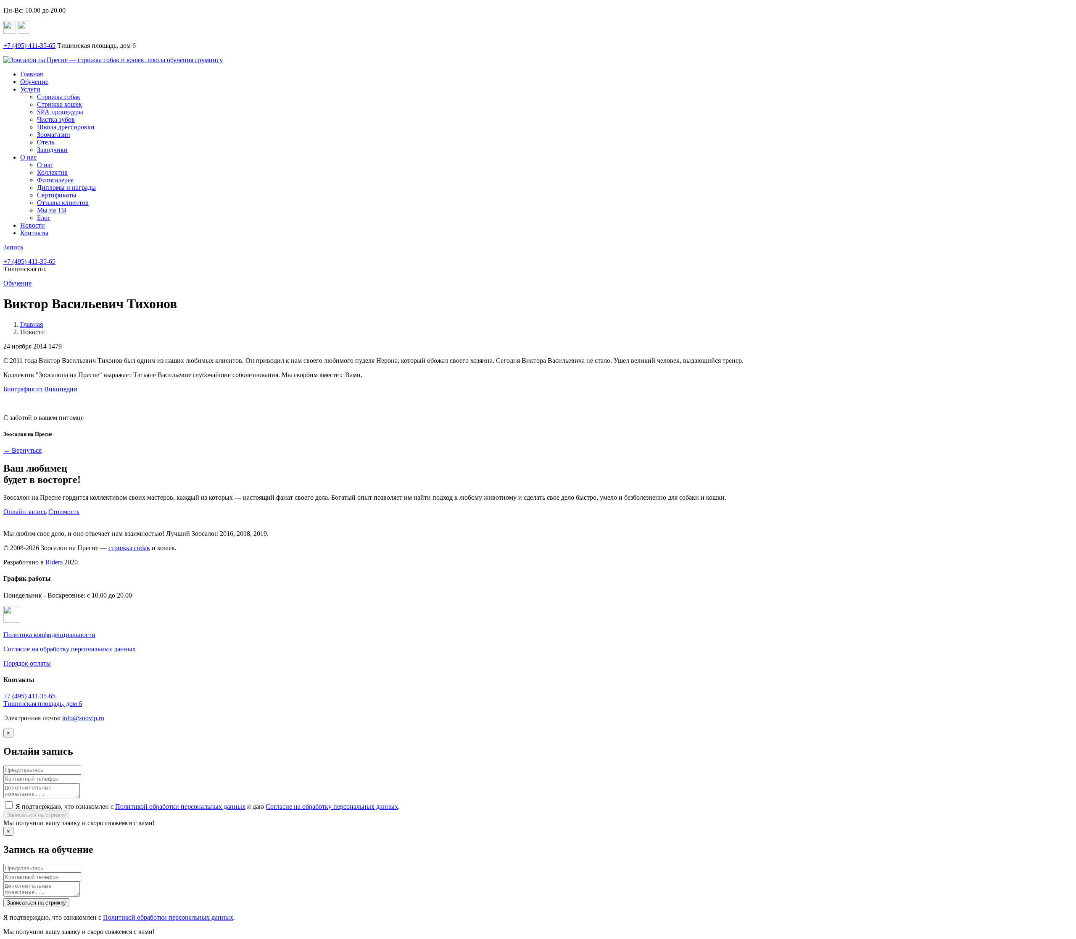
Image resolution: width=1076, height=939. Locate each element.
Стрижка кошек (59, 104)
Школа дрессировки (66, 127)
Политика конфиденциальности (49, 634)
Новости (32, 225)
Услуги (30, 89)
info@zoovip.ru (83, 717)
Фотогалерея (55, 180)
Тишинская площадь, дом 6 (42, 703)
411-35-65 (29, 45)
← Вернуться (22, 450)
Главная (31, 74)
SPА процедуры (60, 111)
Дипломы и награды (66, 187)
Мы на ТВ (51, 210)
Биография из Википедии (40, 389)
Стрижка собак (58, 96)
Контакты (34, 232)
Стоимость (63, 511)
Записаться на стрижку (36, 815)
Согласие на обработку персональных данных (69, 649)
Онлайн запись (25, 511)
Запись (13, 247)
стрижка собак (129, 547)
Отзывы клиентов (63, 202)
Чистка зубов (56, 119)
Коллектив (52, 172)
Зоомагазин (53, 134)
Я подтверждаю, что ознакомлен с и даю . (208, 806)
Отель (45, 142)
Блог (43, 217)
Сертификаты (56, 195)
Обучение (34, 81)
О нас (28, 157)
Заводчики (52, 149)
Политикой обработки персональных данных (180, 806)
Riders (54, 562)
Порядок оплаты (27, 663)
